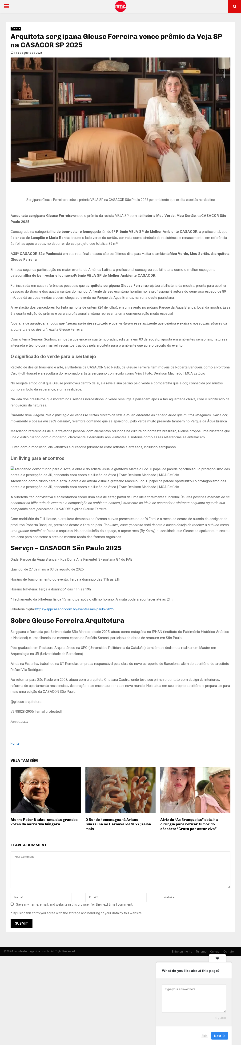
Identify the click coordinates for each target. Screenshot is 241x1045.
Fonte (15, 743)
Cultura (16, 28)
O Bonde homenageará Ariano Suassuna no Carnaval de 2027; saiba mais (118, 824)
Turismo (201, 951)
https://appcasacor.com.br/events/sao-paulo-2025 (74, 609)
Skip (204, 1035)
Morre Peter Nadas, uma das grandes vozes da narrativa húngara (44, 822)
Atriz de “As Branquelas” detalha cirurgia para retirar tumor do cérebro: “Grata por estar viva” (189, 824)
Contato (228, 951)
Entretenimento (182, 951)
